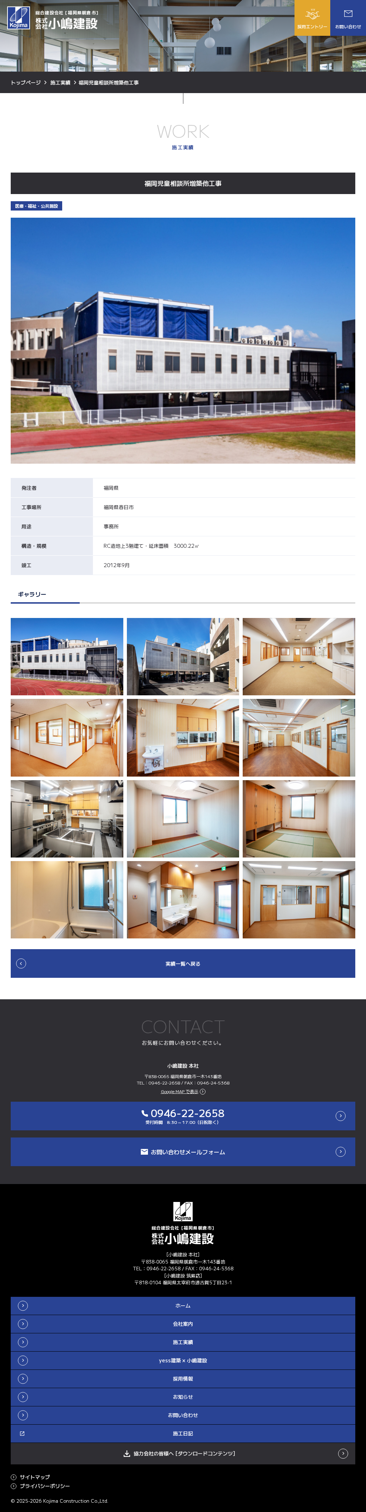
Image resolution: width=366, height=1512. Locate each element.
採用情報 (183, 1378)
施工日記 (183, 1433)
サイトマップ (35, 1476)
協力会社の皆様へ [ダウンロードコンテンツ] (184, 1453)
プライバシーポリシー (45, 1485)
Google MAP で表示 (179, 1091)
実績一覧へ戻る (183, 963)
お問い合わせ (348, 26)
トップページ (26, 82)
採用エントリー (312, 26)
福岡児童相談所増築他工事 (109, 82)
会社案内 (183, 1323)
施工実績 (60, 82)
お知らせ (183, 1396)
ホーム (183, 1305)
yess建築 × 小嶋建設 (183, 1360)
